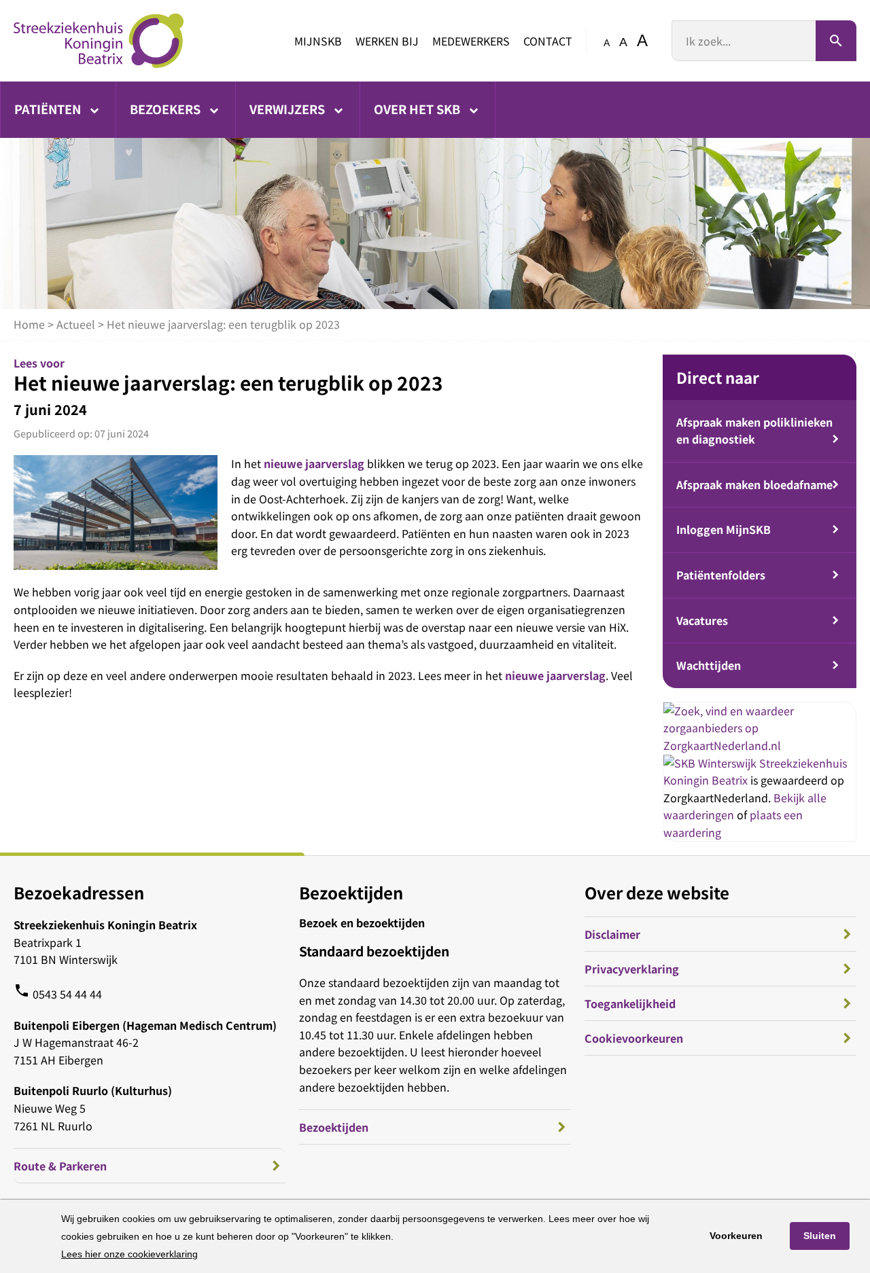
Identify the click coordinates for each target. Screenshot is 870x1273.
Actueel (75, 324)
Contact (547, 41)
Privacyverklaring (632, 969)
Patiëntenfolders (720, 575)
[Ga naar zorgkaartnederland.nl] (759, 745)
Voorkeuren (736, 1235)
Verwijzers (288, 109)
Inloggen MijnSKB (723, 529)
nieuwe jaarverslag (314, 463)
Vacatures (702, 620)
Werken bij (387, 41)
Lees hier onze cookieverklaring (129, 1254)
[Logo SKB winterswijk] (99, 41)
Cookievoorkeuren (634, 1038)
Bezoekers (166, 109)
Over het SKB (418, 109)
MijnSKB (318, 41)
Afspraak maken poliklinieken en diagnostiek (754, 431)
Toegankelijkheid (630, 1003)
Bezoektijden (333, 1127)
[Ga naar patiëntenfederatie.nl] (711, 763)
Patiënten (49, 109)
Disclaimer (612, 934)
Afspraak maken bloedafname (754, 484)
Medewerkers (471, 41)
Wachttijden (708, 665)
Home (29, 324)
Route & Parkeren (60, 1166)
